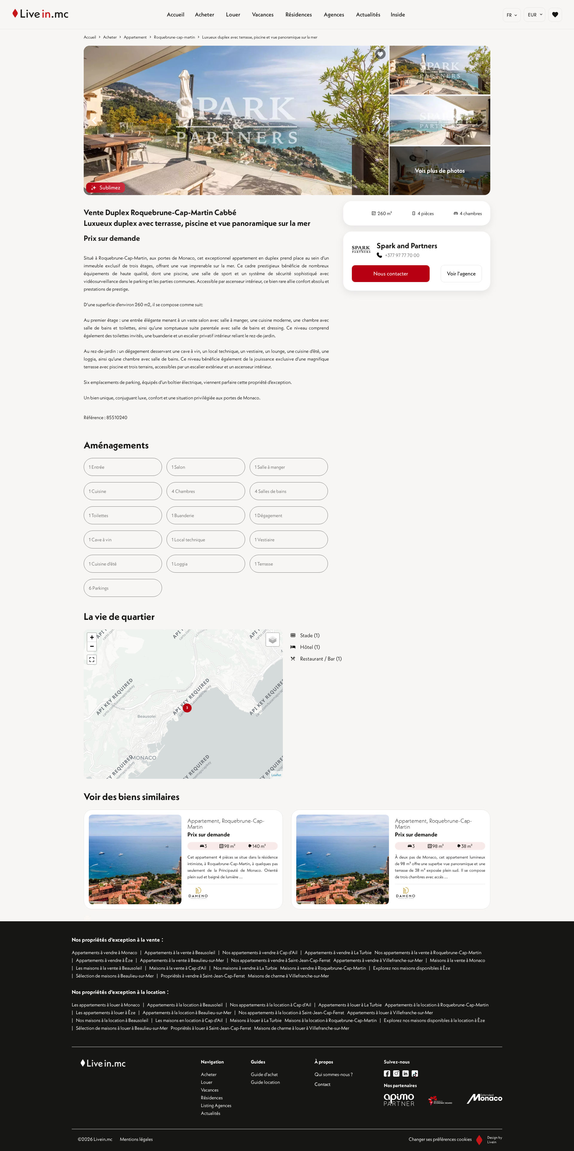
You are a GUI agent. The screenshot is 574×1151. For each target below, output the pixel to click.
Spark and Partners (407, 245)
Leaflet (276, 775)
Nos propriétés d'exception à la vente (116, 939)
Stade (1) (310, 635)
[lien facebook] (388, 1073)
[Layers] (272, 639)
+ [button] (92, 637)
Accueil (90, 37)
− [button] (92, 646)
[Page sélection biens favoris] (555, 15)
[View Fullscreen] (91, 659)
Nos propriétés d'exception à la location (118, 991)
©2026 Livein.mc (95, 1139)
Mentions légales (136, 1139)
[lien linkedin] (407, 1073)
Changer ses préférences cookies (440, 1139)
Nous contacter (390, 273)
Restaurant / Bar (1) (321, 658)
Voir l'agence (461, 273)
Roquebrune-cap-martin (174, 37)
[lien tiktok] (415, 1073)
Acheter (110, 37)
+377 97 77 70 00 (402, 255)
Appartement (135, 37)
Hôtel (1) (310, 646)
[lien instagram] (397, 1073)
